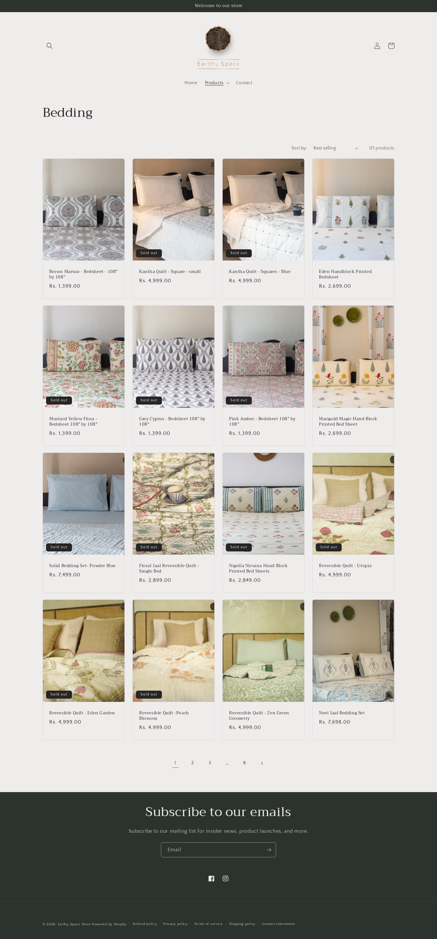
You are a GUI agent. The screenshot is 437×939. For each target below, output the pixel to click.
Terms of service (208, 924)
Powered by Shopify (109, 924)
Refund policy (145, 924)
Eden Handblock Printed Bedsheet (345, 274)
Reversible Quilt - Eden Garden (82, 713)
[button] (50, 46)
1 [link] (175, 763)
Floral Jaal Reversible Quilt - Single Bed (169, 568)
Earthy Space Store (74, 924)
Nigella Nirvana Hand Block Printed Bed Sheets (258, 568)
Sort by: (299, 148)
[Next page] (262, 763)
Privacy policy (175, 924)
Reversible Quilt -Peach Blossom (164, 715)
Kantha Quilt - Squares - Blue (259, 272)
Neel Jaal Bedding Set (342, 713)
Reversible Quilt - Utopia (345, 566)
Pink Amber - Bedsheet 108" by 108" (262, 421)
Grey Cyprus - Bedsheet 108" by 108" (172, 421)
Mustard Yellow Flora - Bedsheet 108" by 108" (73, 421)
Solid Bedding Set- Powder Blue (82, 566)
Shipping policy (242, 924)
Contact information (278, 924)
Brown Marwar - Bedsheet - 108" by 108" (83, 274)
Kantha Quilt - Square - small (170, 272)
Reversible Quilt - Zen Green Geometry (259, 715)
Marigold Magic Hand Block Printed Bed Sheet (348, 421)
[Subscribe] (269, 849)
